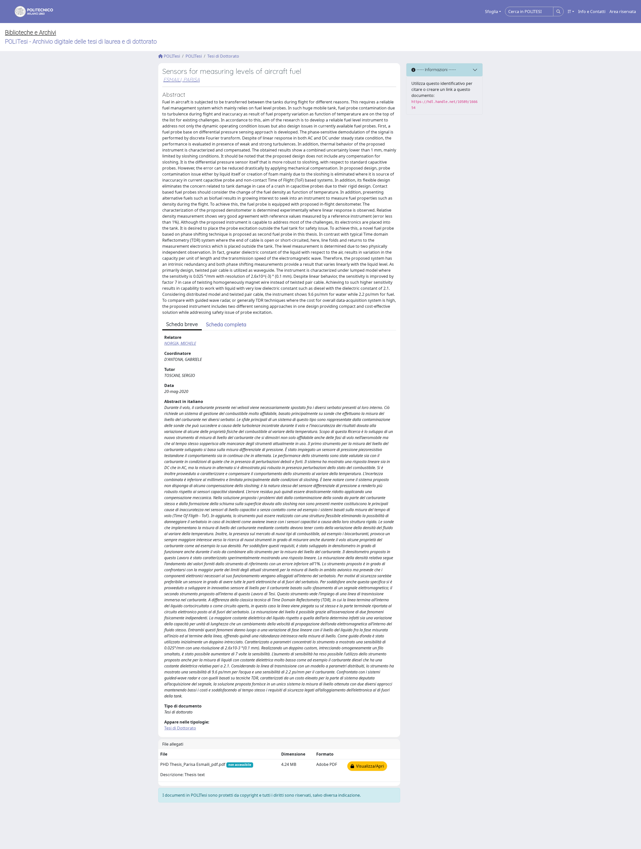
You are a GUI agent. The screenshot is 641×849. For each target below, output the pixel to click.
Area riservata (622, 11)
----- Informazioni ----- (435, 69)
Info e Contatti (591, 11)
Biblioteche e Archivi (30, 32)
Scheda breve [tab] (182, 324)
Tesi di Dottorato (223, 56)
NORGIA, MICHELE (180, 343)
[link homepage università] (30, 11)
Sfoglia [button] (491, 11)
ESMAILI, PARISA (181, 79)
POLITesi (171, 56)
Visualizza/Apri (369, 766)
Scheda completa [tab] (226, 324)
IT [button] (569, 11)
